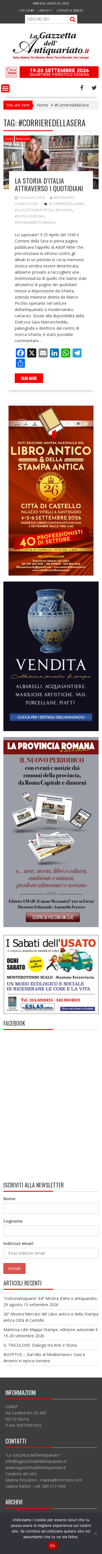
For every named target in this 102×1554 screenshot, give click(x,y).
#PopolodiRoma (29, 216)
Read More (29, 378)
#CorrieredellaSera (66, 203)
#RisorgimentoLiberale (35, 222)
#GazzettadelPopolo (34, 210)
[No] (95, 1533)
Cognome (12, 1221)
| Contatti (45, 10)
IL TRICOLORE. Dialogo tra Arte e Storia (40, 1345)
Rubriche (23, 139)
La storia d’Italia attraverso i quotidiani (49, 184)
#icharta (64, 210)
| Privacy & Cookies (69, 10)
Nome (9, 1198)
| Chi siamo (26, 10)
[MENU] (5, 88)
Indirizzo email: (18, 1243)
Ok (52, 1545)
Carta (9, 139)
